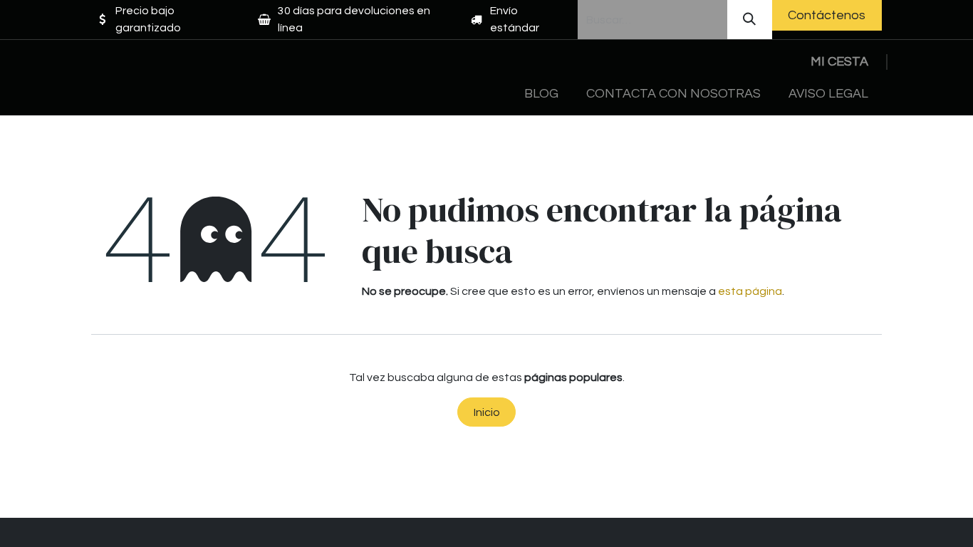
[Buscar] (749, 19)
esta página (750, 291)
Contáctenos (826, 15)
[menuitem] (542, 94)
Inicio (487, 412)
